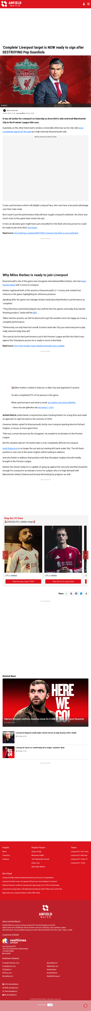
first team (32, 227)
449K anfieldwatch (11, 988)
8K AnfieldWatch (10, 995)
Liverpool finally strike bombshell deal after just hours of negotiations (28, 878)
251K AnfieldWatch (11, 984)
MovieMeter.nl (7, 976)
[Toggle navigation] (88, 4)
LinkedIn (7, 953)
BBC (35, 312)
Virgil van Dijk (36, 852)
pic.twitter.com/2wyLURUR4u (61, 402)
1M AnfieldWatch (10, 991)
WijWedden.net (52, 966)
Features (5, 859)
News (4, 852)
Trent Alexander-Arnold (40, 859)
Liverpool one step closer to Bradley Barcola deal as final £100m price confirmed (32, 889)
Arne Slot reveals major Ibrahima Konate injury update (39, 346)
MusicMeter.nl (52, 963)
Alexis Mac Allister (38, 867)
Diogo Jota (36, 863)
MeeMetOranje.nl (53, 976)
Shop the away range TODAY (23, 581)
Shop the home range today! (63, 581)
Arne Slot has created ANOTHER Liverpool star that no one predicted (46, 233)
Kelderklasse (51, 969)
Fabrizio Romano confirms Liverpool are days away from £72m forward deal (30, 885)
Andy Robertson (10, 448)
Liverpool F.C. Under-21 (79, 859)
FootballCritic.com (9, 966)
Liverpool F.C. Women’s (79, 855)
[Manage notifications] (85, 1006)
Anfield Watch (52, 973)
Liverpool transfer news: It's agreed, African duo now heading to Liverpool (29, 881)
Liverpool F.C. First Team (80, 852)
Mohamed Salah (38, 855)
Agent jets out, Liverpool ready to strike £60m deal (21, 893)
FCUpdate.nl (6, 969)
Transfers (6, 855)
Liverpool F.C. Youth (78, 863)
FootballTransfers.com (10, 963)
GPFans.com (7, 973)
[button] (84, 4)
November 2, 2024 (46, 407)
